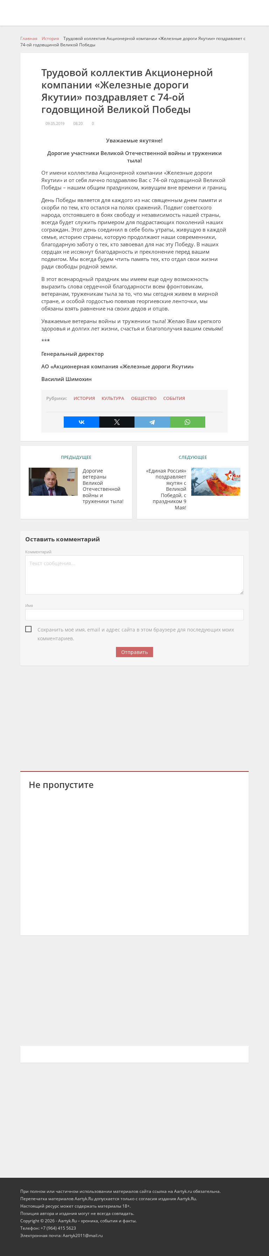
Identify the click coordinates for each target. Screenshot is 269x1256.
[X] (116, 422)
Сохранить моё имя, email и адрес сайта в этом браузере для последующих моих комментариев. (135, 630)
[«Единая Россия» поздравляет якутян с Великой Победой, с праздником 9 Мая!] (215, 482)
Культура (113, 398)
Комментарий (38, 551)
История (84, 398)
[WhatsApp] (187, 422)
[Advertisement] (134, 717)
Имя (29, 605)
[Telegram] (152, 422)
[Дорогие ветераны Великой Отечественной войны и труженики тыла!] (53, 482)
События (174, 398)
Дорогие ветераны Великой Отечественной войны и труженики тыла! (103, 486)
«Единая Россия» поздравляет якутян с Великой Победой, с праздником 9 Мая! (166, 489)
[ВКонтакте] (81, 422)
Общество (144, 398)
